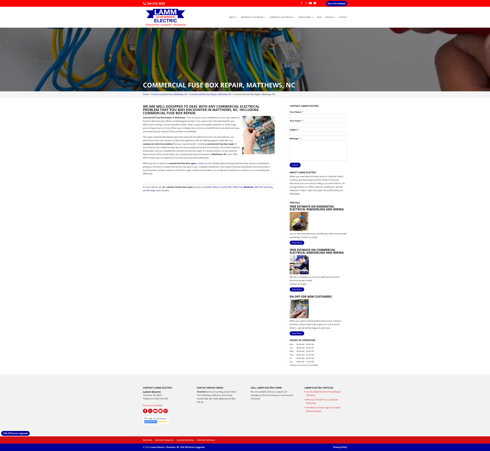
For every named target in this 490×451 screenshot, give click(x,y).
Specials (329, 17)
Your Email (296, 121)
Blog (319, 17)
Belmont (216, 187)
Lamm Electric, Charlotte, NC (165, 447)
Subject (294, 129)
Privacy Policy (340, 447)
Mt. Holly (151, 190)
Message (295, 138)
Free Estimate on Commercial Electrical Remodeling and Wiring (317, 251)
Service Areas (304, 17)
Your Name (296, 112)
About (232, 17)
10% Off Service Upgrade (15, 433)
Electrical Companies (164, 440)
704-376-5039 (155, 3)
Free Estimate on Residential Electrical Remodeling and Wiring (317, 207)
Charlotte (207, 187)
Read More (297, 242)
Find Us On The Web (152, 405)
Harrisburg (268, 187)
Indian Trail (237, 187)
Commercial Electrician (280, 17)
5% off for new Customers (311, 296)
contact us (202, 163)
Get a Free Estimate (337, 3)
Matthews (249, 187)
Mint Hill (258, 187)
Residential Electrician (252, 17)
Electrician (147, 440)
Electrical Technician (206, 440)
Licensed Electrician (185, 440)
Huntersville (226, 187)
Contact (343, 17)
